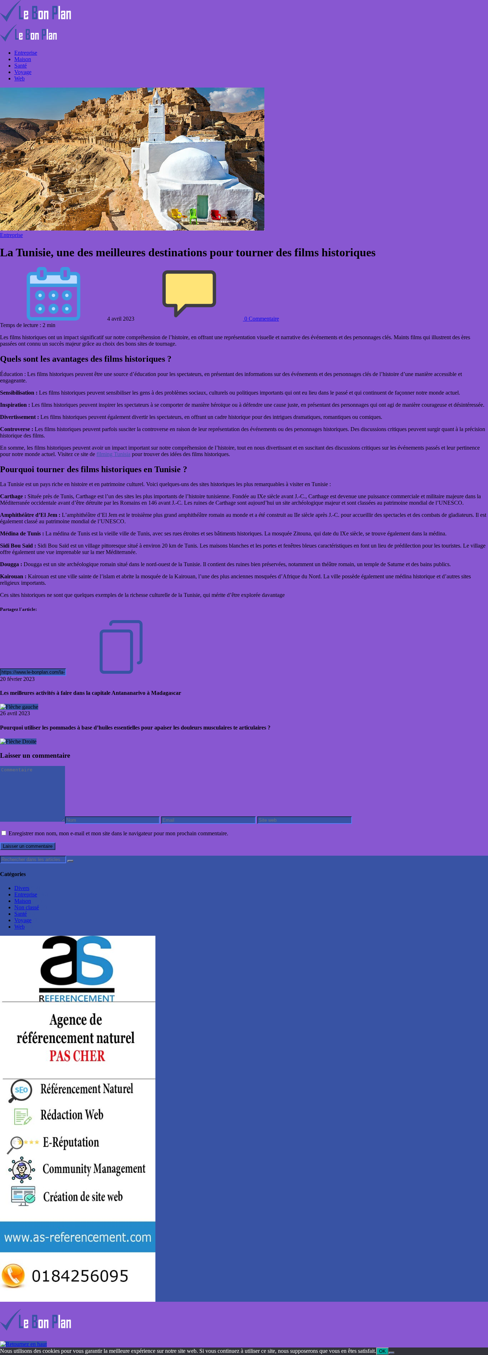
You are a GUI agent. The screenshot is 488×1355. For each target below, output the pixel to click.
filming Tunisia (113, 454)
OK (382, 1351)
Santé (20, 66)
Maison (22, 59)
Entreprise (25, 53)
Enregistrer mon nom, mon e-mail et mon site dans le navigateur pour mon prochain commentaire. (118, 833)
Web (19, 78)
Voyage (22, 72)
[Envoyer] (70, 861)
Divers (21, 888)
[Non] (391, 1353)
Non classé (26, 907)
